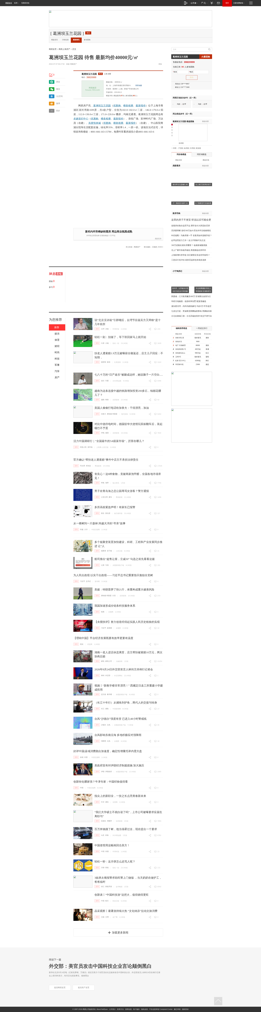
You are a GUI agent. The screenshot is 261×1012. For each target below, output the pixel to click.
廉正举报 (177, 1009)
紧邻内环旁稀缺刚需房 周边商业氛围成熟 (108, 231)
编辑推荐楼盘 (181, 328)
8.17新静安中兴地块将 (203, 203)
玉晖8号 (178, 357)
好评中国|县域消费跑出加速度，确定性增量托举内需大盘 (107, 751)
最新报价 (141, 105)
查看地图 (138, 85)
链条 (102, 612)
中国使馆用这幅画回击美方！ (112, 845)
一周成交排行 (201, 328)
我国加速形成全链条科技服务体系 (114, 605)
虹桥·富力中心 (180, 361)
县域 (81, 757)
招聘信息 (128, 1009)
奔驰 (106, 835)
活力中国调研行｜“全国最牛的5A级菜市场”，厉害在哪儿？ (108, 441)
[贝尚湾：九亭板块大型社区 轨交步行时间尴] (180, 275)
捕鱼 (107, 709)
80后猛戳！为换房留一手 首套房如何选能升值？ (191, 235)
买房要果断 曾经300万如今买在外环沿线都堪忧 (191, 231)
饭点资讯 (116, 483)
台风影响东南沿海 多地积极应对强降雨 (117, 734)
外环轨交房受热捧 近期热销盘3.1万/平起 (100, 236)
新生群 (107, 513)
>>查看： (174, 148)
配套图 (198, 148)
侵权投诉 (185, 1009)
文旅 (102, 917)
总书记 (88, 581)
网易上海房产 (64, 49)
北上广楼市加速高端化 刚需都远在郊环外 (188, 250)
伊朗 (102, 772)
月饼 (102, 868)
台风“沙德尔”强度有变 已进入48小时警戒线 (120, 718)
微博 (58, 103)
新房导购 (176, 213)
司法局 (82, 466)
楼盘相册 (128, 105)
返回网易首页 (60, 988)
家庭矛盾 (108, 886)
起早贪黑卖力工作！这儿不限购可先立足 (188, 240)
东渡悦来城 (94, 123)
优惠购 (117, 105)
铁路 (107, 400)
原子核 (109, 551)
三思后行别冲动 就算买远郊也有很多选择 (188, 260)
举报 (160, 64)
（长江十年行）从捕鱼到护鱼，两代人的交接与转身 (125, 702)
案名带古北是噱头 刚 (180, 184)
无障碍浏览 (25, 3)
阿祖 (107, 868)
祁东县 (88, 466)
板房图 (186, 148)
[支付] (212, 3)
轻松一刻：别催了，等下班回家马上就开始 (120, 337)
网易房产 (73, 64)
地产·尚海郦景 (180, 345)
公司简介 (112, 1009)
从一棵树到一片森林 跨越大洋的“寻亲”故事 (99, 523)
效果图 (181, 143)
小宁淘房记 (177, 271)
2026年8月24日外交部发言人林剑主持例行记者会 (123, 669)
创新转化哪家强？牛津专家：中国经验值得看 (100, 781)
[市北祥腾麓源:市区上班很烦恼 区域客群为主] (203, 275)
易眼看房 (158, 239)
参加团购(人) (131, 96)
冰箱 (107, 329)
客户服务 (136, 1009)
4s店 (102, 835)
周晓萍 (109, 821)
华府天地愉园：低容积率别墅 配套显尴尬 (188, 301)
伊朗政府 (108, 772)
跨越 (81, 529)
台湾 (102, 329)
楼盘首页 (54, 40)
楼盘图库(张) (119, 96)
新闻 (97, 329)
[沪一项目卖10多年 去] (180, 190)
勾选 (107, 565)
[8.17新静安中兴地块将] (203, 190)
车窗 (107, 381)
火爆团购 (205, 57)
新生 (102, 513)
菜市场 (90, 447)
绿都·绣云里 (179, 338)
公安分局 (104, 497)
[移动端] (185, 3)
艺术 (102, 802)
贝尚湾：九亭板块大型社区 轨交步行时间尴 (180, 289)
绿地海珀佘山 (180, 353)
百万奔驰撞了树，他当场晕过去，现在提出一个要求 (125, 829)
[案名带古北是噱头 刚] (180, 172)
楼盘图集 (183, 121)
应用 (15, 3)
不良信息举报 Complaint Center (161, 1009)
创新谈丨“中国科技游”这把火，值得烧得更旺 (121, 894)
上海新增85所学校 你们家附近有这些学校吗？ (190, 255)
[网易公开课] (194, 3)
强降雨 (103, 741)
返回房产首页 (83, 988)
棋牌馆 (103, 362)
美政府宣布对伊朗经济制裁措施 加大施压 (119, 765)
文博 (107, 917)
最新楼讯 (76, 40)
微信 (58, 89)
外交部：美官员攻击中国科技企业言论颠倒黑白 (100, 966)
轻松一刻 (116, 343)
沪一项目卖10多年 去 (180, 203)
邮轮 (102, 661)
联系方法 (120, 1009)
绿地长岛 (178, 342)
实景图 (192, 148)
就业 (81, 644)
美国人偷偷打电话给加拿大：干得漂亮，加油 (121, 407)
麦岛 (110, 497)
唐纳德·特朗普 (112, 414)
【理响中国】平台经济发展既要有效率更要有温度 (103, 638)
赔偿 (108, 362)
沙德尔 (103, 725)
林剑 (102, 675)
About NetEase (102, 1009)
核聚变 (103, 551)
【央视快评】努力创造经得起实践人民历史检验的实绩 (127, 621)
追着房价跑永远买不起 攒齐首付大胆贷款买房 (190, 226)
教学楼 (109, 694)
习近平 (82, 581)
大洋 (86, 529)
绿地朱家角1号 (180, 349)
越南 (102, 400)
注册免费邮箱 (238, 3)
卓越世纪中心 (80, 118)
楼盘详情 (109, 96)
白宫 (114, 596)
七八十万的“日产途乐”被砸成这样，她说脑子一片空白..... (128, 374)
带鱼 (102, 483)
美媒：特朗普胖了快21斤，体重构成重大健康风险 (124, 589)
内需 (86, 757)
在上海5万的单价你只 (203, 184)
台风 (108, 725)
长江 (102, 709)
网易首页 (8, 3)
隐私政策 (144, 1009)
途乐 (102, 381)
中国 (81, 788)
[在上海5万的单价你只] (203, 172)
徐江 (102, 886)
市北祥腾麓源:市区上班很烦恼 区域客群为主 (203, 291)
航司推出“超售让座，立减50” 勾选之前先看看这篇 (124, 559)
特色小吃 (83, 447)
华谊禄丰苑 (179, 364)
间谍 (107, 851)
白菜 (102, 343)
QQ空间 (59, 96)
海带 (107, 483)
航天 (107, 901)
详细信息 (65, 40)
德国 (107, 433)
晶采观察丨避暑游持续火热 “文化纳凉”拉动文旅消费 (125, 910)
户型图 (180, 148)
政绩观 (109, 628)
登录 (227, 3)
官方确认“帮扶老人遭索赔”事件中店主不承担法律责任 (105, 459)
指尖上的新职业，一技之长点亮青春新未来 (120, 795)
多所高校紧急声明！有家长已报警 (114, 507)
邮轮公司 (108, 661)
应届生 (103, 821)
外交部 (107, 675)
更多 (58, 111)
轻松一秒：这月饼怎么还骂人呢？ (114, 861)
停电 (102, 433)
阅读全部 (205, 121)
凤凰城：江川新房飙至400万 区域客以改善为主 (191, 296)
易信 (58, 82)
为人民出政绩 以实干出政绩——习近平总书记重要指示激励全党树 (113, 575)
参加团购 (87, 40)
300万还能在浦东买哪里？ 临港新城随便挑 (189, 245)
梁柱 (107, 802)
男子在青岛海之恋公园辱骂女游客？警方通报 (121, 490)
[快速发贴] (51, 75)
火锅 (107, 343)
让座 (102, 565)
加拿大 (103, 414)
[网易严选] (204, 3)
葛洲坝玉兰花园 (89, 74)
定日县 (103, 694)
